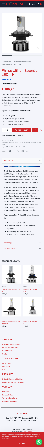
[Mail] (23, 151)
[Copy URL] (27, 151)
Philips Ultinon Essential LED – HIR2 (32, 290)
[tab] (22, 160)
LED (20, 64)
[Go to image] (7, 55)
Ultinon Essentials (20, 147)
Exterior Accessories (22, 62)
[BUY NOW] (35, 130)
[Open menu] (3, 4)
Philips (12, 147)
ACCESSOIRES (6, 62)
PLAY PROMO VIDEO (10, 84)
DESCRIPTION (8, 161)
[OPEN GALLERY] (22, 33)
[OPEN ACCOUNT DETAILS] (33, 4)
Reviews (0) (8, 243)
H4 (6, 147)
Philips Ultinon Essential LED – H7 (11, 290)
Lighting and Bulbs (9, 64)
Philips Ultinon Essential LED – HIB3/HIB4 (11, 322)
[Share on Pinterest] (18, 151)
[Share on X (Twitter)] (10, 151)
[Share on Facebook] (14, 151)
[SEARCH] (29, 4)
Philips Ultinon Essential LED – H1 (32, 322)
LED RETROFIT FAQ (10, 249)
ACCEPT (22, 443)
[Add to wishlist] (41, 130)
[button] (39, 442)
